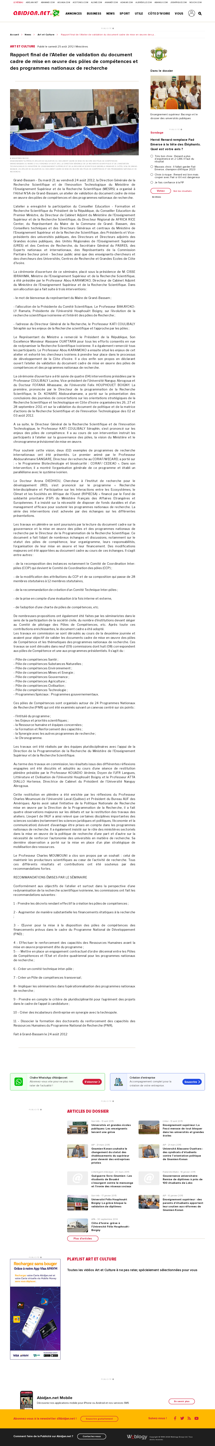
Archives (156, 197)
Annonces (74, 14)
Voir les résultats (182, 191)
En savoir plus (181, 1401)
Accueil (14, 35)
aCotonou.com (80, 2)
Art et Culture (46, 35)
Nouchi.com (195, 2)
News (110, 14)
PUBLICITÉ (106, 28)
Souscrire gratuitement (99, 1418)
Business (94, 14)
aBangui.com (161, 2)
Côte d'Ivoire (159, 14)
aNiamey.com (111, 2)
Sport (125, 14)
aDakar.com (126, 2)
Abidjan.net (32, 2)
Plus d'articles (83, 1238)
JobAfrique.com (178, 2)
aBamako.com (48, 2)
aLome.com (96, 2)
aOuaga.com (63, 2)
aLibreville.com (144, 2)
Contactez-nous (92, 1436)
